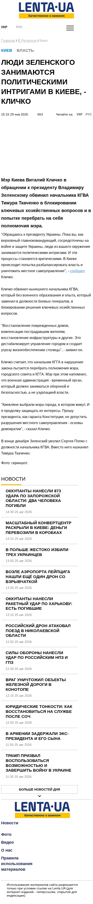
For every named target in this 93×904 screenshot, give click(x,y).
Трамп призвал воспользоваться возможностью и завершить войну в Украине (38, 763)
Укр (4, 27)
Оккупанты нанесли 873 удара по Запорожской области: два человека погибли (33, 498)
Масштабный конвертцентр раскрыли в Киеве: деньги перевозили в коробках (38, 528)
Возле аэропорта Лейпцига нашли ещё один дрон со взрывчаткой (38, 577)
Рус (19, 27)
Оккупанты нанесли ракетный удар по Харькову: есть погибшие (39, 604)
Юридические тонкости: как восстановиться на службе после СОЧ (39, 711)
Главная (8, 41)
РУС (89, 114)
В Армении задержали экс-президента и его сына (37, 736)
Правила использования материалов (17, 864)
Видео (7, 842)
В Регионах (27, 41)
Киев (44, 41)
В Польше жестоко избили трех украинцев (37, 552)
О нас (6, 850)
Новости (9, 823)
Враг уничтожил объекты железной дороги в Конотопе (36, 685)
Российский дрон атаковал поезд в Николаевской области (38, 631)
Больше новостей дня (39, 789)
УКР (79, 114)
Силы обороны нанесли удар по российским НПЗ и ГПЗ (37, 658)
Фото (6, 834)
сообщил (77, 271)
